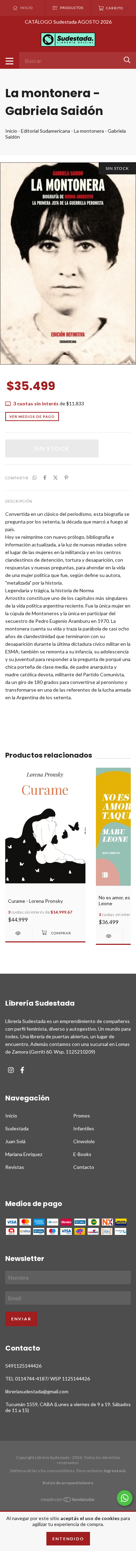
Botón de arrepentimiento (68, 1482)
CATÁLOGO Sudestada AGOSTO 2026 (68, 22)
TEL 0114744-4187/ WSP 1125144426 (47, 1378)
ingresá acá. (115, 1470)
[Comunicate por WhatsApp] (125, 1498)
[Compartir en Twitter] (55, 477)
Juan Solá (15, 1141)
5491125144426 (23, 1366)
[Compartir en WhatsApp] (34, 477)
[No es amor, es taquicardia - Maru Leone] (109, 936)
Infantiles (83, 1128)
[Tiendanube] (68, 1501)
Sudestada (17, 1128)
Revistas (14, 1167)
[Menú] (9, 60)
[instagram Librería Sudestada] (10, 1070)
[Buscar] (127, 60)
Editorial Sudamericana (45, 131)
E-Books (82, 1154)
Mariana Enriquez (23, 1154)
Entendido (68, 1538)
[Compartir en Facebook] (44, 477)
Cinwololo (84, 1141)
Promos (81, 1116)
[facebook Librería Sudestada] (22, 1070)
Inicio (11, 131)
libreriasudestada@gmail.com (36, 1391)
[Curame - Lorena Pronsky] (18, 933)
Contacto (83, 1167)
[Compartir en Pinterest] (66, 477)
